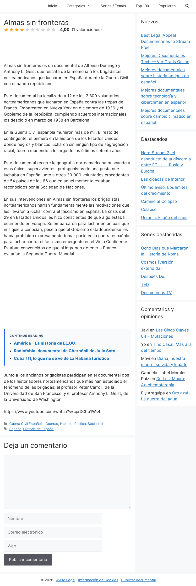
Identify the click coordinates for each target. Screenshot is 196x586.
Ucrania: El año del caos (164, 217)
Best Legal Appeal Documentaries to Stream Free (165, 41)
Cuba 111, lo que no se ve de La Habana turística (61, 358)
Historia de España (38, 429)
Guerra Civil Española (26, 424)
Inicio (52, 6)
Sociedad (95, 424)
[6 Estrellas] (32, 29)
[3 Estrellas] (16, 29)
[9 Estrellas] (48, 29)
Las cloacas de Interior (163, 179)
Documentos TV (156, 292)
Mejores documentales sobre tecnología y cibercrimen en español (163, 96)
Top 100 (142, 6)
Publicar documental (138, 580)
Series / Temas (113, 6)
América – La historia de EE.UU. (45, 343)
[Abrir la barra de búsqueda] (187, 6)
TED (145, 284)
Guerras (51, 424)
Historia (66, 424)
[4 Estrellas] (22, 29)
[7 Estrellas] (37, 29)
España (15, 429)
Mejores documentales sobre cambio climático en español (166, 116)
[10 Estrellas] (53, 29)
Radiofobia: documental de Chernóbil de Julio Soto (64, 350)
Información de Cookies (98, 580)
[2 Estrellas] (11, 29)
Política (80, 424)
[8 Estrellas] (43, 29)
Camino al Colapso (159, 201)
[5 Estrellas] (27, 29)
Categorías (76, 6)
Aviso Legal (65, 580)
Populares (167, 6)
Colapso (149, 209)
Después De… (154, 276)
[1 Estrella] (6, 29)
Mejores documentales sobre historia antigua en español (165, 75)
